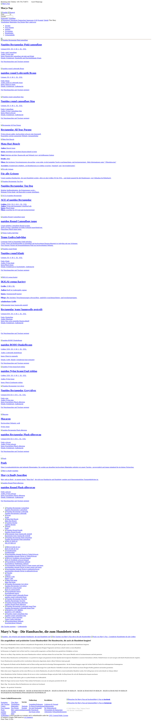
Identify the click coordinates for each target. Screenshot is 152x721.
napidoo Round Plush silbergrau (18, 487)
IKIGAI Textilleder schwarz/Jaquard (17, 560)
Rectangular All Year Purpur (16, 129)
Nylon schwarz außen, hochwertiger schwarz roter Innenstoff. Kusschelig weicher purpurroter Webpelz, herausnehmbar (21, 135)
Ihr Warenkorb (33, 710)
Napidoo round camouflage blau (18, 101)
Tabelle (46, 20)
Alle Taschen (5, 704)
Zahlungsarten (49, 706)
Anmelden (12, 18)
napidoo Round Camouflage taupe (19, 221)
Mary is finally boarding (14, 475)
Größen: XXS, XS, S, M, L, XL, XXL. (14, 349)
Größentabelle (22, 626)
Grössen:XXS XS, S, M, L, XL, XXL (13, 395)
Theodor (8, 575)
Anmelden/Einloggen (36, 704)
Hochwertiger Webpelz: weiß (10, 423)
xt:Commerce (28, 717)
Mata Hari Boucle (10, 143)
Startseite (25, 706)
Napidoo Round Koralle (13, 532)
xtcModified (5, 715)
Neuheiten (4, 702)
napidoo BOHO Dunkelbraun (16, 344)
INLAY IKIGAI (10, 543)
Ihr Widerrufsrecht (50, 708)
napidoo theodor (10, 524)
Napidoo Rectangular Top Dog (17, 186)
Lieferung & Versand (51, 704)
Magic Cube (9, 578)
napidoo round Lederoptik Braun (18, 73)
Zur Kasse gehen (34, 712)
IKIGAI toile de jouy (12, 549)
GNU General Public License (58, 715)
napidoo (7, 29)
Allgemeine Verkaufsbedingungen (55, 712)
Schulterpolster (10, 552)
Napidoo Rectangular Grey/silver (18, 390)
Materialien (13, 22)
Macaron (6, 418)
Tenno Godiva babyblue (13, 237)
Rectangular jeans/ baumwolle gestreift (21, 309)
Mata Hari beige (10, 582)
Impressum (30, 20)
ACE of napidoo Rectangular (16, 200)
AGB (36, 20)
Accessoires (9, 31)
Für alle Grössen (10, 173)
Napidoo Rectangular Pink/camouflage (21, 44)
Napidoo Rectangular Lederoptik (15, 513)
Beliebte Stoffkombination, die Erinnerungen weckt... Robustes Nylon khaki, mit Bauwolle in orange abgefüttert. (20, 191)
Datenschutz (22, 20)
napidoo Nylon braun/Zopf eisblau (19, 371)
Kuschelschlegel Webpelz (13, 623)
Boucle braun (8, 148)
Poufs (4, 462)
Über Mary (14, 702)
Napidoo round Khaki (12, 253)
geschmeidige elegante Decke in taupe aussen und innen (23, 567)
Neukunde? (4, 18)
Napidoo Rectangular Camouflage (16, 510)
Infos (12, 713)
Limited (3, 713)
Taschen (7, 26)
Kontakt (40, 20)
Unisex (3, 706)
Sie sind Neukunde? (35, 708)
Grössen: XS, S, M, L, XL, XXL (12, 77)
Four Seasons (9, 27)
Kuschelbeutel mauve (12, 593)
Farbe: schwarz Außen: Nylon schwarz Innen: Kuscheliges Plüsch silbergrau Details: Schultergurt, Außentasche (13, 494)
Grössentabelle (10, 35)
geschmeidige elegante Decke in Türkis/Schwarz (21, 556)
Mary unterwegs (30, 22)
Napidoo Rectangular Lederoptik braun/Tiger (19, 608)
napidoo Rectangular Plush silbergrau (21, 434)
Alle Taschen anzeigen (8, 626)
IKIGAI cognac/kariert (13, 281)
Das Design (21, 22)
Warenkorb (14, 20)
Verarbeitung (5, 22)
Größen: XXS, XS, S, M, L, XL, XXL (13, 375)
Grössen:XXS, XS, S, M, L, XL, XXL (13, 49)
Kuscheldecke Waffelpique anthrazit (17, 563)
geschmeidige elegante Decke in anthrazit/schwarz (21, 571)
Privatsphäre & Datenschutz (53, 710)
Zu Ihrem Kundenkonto (36, 706)
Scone (7, 517)
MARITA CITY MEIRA (13, 612)
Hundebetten (9, 33)
